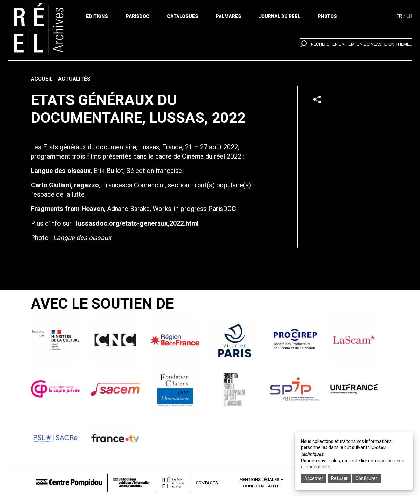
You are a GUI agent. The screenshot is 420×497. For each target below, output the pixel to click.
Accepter (313, 478)
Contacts (207, 482)
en (409, 16)
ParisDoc (137, 16)
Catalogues (182, 16)
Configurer (366, 478)
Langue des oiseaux (61, 171)
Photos (327, 16)
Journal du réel (279, 16)
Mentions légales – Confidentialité (261, 482)
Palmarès (228, 16)
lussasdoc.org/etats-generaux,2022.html (137, 223)
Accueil (41, 79)
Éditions (97, 16)
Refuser (339, 478)
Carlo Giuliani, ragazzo (65, 185)
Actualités (74, 79)
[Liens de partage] (317, 99)
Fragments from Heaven (67, 209)
